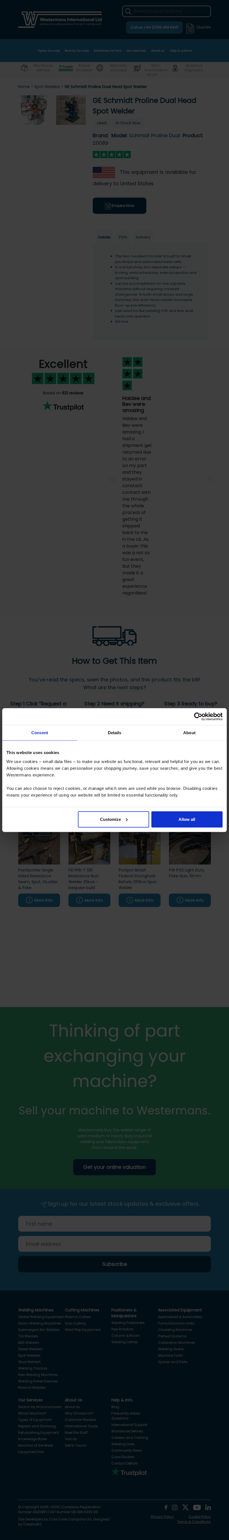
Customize (110, 819)
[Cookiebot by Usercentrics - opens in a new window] (198, 716)
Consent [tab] (39, 732)
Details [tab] (114, 732)
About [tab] (189, 732)
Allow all (186, 819)
